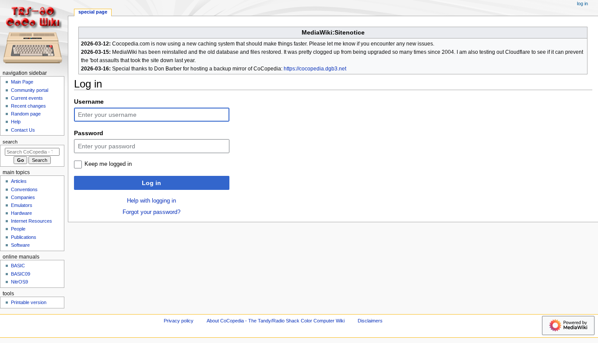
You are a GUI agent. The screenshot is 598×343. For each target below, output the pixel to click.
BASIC (18, 265)
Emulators (21, 205)
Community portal (29, 90)
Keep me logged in (108, 164)
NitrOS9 (19, 281)
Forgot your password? (151, 212)
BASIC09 (20, 273)
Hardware (21, 213)
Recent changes (28, 105)
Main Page (22, 81)
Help (16, 121)
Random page (26, 113)
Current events (27, 98)
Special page (92, 11)
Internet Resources (31, 221)
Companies (23, 197)
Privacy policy (178, 320)
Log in (151, 182)
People (18, 228)
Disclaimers (370, 320)
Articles (19, 181)
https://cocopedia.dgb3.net (315, 69)
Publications (23, 237)
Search (10, 141)
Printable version (28, 302)
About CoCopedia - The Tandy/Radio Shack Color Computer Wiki (276, 320)
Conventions (24, 189)
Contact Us (23, 130)
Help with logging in (151, 201)
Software (20, 245)
